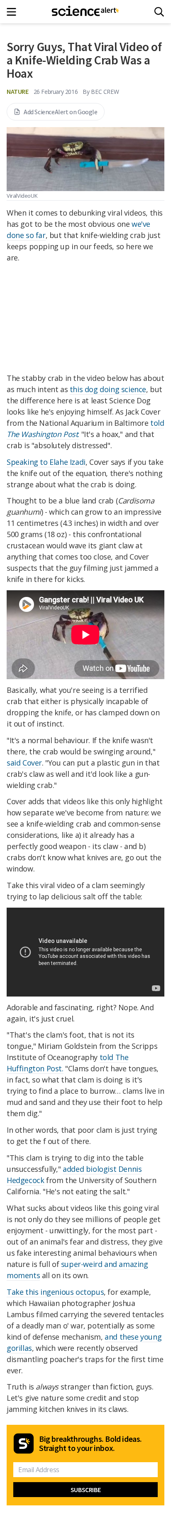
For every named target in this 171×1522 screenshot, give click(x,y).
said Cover (24, 763)
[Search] (159, 12)
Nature (18, 91)
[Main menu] (14, 12)
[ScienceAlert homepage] (86, 11)
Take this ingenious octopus (55, 1292)
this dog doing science (108, 389)
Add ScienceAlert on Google (61, 112)
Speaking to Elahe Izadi (46, 462)
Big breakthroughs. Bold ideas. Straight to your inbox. (90, 1443)
